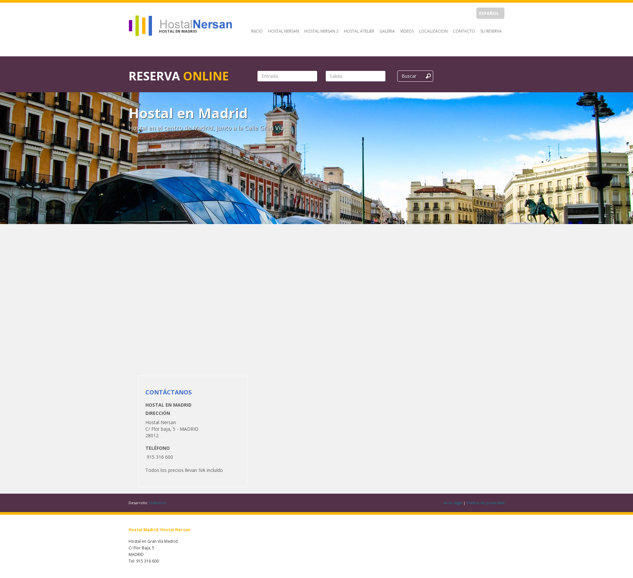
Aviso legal (453, 502)
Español (489, 13)
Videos (407, 31)
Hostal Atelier (359, 31)
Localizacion (433, 31)
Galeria (387, 31)
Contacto (464, 31)
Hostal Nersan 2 (321, 31)
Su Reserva (491, 31)
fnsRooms (157, 502)
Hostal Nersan (283, 31)
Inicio (257, 31)
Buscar (409, 76)
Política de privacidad (485, 502)
